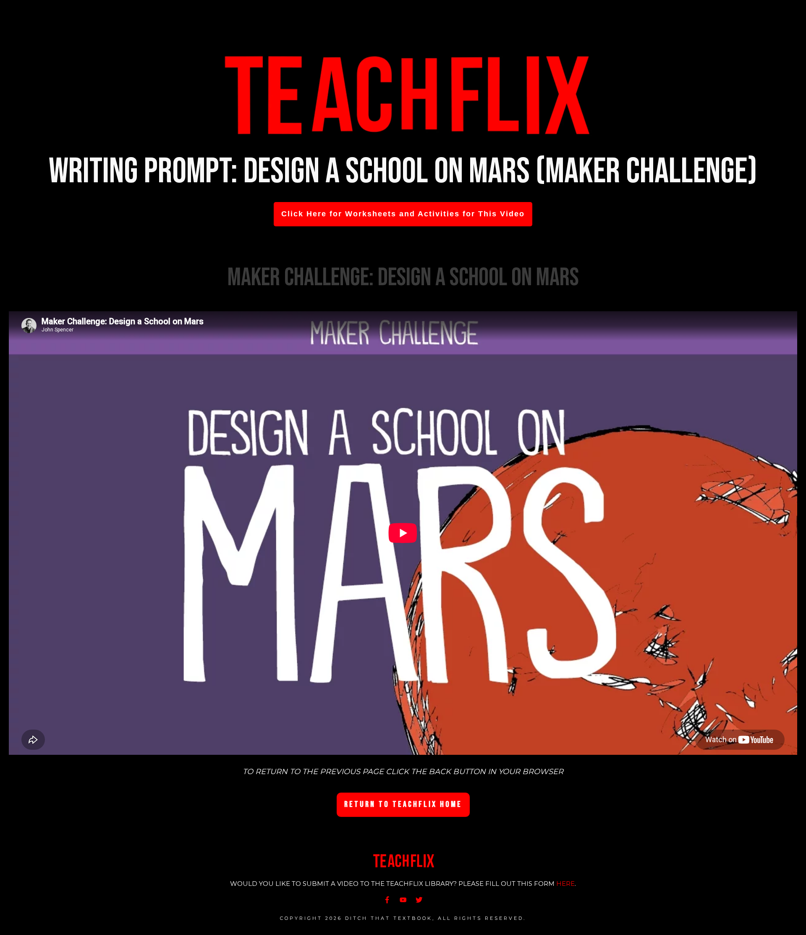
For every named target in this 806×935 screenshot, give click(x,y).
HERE (565, 884)
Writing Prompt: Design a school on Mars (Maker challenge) (403, 171)
